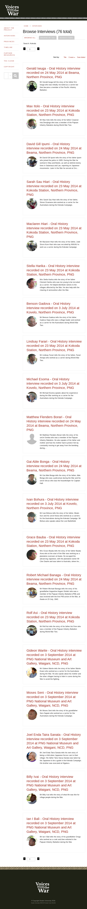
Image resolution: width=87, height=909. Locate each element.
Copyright (9, 67)
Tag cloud (9, 61)
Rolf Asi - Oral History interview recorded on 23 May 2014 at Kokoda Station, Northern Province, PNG (53, 617)
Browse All (30, 38)
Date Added (81, 57)
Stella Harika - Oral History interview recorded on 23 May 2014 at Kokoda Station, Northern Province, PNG (53, 270)
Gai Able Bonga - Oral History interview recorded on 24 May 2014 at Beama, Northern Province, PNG (54, 466)
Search (15, 75)
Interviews (9, 36)
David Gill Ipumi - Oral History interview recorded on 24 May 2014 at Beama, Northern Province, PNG (54, 148)
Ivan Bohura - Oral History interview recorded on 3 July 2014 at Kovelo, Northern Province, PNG (53, 504)
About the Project (9, 29)
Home (26, 26)
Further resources (9, 54)
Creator (71, 57)
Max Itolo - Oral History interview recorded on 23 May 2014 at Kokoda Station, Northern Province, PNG (53, 110)
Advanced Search (10, 75)
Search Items (66, 38)
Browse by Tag (47, 38)
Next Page (38, 48)
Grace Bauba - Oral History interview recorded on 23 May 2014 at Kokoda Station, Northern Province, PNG (53, 541)
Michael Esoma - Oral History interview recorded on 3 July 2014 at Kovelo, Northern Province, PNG (53, 383)
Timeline (8, 47)
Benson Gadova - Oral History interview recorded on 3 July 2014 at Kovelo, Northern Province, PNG (53, 308)
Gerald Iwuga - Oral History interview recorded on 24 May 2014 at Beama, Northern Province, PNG (53, 73)
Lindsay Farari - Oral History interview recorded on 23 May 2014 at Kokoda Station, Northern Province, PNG (54, 346)
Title (65, 57)
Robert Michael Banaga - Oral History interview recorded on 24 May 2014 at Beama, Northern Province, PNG (54, 579)
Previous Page (24, 48)
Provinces (9, 41)
